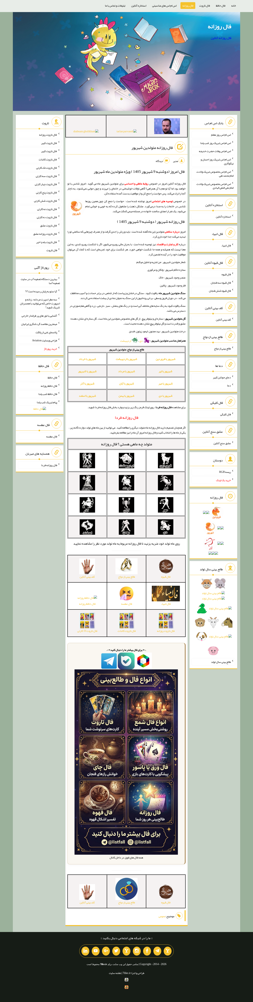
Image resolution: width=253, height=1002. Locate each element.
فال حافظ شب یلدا (47, 394)
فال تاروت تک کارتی (46, 167)
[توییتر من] (116, 951)
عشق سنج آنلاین (222, 443)
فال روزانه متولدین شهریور (152, 147)
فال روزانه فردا (49, 465)
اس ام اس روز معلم (221, 134)
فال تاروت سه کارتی (46, 176)
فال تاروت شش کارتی (45, 200)
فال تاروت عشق (48, 225)
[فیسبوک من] (147, 951)
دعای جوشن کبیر (222, 377)
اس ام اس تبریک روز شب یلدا (215, 143)
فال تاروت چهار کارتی (46, 184)
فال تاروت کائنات (48, 159)
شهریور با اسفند (87, 395)
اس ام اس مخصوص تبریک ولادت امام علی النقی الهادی (215, 185)
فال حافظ (220, 5)
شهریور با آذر (87, 383)
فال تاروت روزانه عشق (45, 234)
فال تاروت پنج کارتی (46, 192)
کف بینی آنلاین (223, 319)
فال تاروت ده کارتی (47, 217)
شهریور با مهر (166, 383)
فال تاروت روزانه (48, 134)
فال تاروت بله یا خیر (46, 242)
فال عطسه (51, 436)
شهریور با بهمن (126, 395)
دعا (229, 385)
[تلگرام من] (157, 951)
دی (141, 340)
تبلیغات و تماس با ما (115, 5)
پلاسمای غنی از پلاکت (46, 332)
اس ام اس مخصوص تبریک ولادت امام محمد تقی (215, 173)
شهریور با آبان (126, 383)
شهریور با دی (166, 395)
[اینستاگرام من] (137, 951)
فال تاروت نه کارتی (47, 209)
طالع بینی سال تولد (221, 662)
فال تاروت (204, 5)
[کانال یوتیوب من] (96, 951)
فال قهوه (226, 274)
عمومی (162, 916)
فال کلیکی (225, 414)
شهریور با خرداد (87, 359)
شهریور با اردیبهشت (126, 359)
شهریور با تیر (165, 371)
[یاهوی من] (168, 951)
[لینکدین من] (85, 951)
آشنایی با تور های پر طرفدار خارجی (39, 315)
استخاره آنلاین (138, 5)
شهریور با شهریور (87, 371)
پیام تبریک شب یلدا (47, 402)
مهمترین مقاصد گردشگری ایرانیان (39, 324)
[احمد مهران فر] (167, 127)
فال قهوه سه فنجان (221, 282)
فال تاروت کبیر (49, 143)
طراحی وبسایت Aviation (44, 340)
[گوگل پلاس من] (106, 951)
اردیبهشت (125, 340)
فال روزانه (187, 5)
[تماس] (126, 951)
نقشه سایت (115, 973)
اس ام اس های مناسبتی (164, 5)
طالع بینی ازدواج (222, 348)
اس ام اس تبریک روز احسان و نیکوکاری (217, 161)
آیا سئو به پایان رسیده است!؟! (41, 291)
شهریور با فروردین (166, 359)
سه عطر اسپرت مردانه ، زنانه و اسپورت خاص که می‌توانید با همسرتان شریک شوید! (40, 303)
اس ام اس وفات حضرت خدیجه (215, 151)
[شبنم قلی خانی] (85, 132)
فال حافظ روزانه (87, 603)
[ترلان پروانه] (127, 132)
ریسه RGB (225, 472)
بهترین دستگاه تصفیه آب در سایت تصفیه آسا (40, 281)
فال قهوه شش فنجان (220, 290)
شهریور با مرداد (126, 371)
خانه (233, 5)
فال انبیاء (226, 245)
